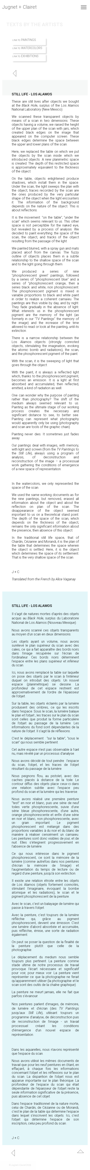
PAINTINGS (28, 40)
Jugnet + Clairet (19, 7)
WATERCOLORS (31, 48)
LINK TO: (16, 40)
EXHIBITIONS (30, 56)
